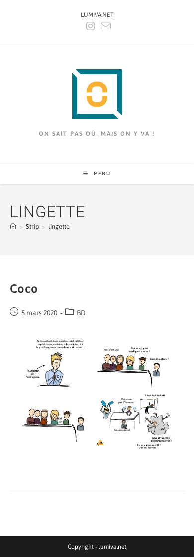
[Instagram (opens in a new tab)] (90, 26)
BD (81, 313)
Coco (24, 288)
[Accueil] (13, 226)
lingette (59, 226)
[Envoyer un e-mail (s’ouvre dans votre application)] (104, 26)
